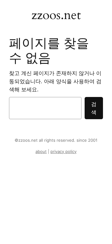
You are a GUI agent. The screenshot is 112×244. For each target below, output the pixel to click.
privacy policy (63, 151)
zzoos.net (56, 15)
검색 (93, 108)
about (41, 151)
